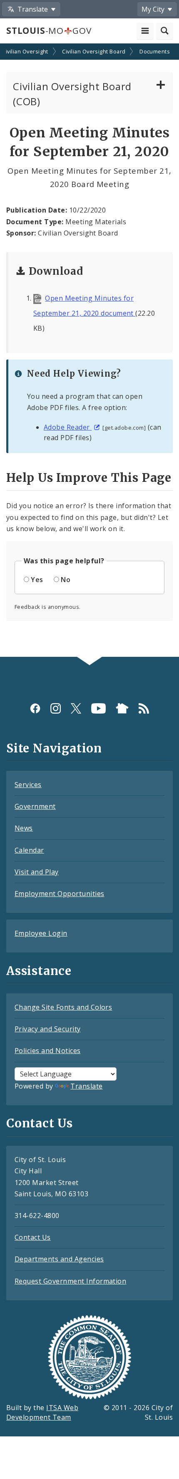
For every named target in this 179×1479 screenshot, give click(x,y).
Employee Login (41, 933)
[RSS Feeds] (144, 708)
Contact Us (33, 1237)
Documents (154, 51)
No (65, 579)
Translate (86, 1086)
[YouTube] (98, 708)
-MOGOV (48, 30)
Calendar (29, 850)
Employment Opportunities (59, 893)
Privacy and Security (48, 1028)
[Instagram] (55, 708)
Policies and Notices (48, 1050)
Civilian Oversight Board (94, 51)
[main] (89, 351)
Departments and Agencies (59, 1259)
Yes (37, 579)
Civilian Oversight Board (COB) (72, 93)
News (24, 828)
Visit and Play (37, 871)
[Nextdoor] (122, 708)
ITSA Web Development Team (42, 1412)
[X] (76, 708)
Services (28, 784)
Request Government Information (70, 1281)
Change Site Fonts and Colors (63, 1007)
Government (35, 806)
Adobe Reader (68, 427)
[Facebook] (35, 708)
